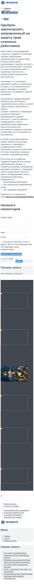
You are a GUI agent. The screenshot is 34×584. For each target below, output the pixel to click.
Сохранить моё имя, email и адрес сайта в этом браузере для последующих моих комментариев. (16, 245)
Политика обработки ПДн (14, 512)
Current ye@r (8, 258)
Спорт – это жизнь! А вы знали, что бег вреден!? (16, 419)
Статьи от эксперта (11, 506)
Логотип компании (14, 489)
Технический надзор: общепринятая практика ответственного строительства (18, 576)
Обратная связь (10, 504)
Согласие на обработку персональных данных (13, 516)
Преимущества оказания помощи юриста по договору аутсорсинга (16, 356)
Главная (7, 8)
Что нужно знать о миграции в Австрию (16, 388)
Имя (3, 232)
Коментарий (6, 217)
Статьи (6, 538)
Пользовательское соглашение (16, 510)
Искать (19, 261)
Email (4, 237)
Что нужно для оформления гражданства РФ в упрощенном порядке (17, 319)
